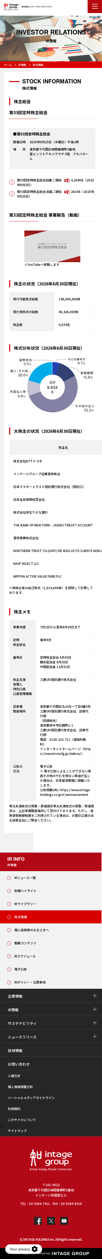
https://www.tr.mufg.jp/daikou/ (65, 751)
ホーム (8, 65)
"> (2, 1127)
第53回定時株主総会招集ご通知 (55, 182)
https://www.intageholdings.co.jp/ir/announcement (65, 792)
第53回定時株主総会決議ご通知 (55, 193)
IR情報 (22, 65)
